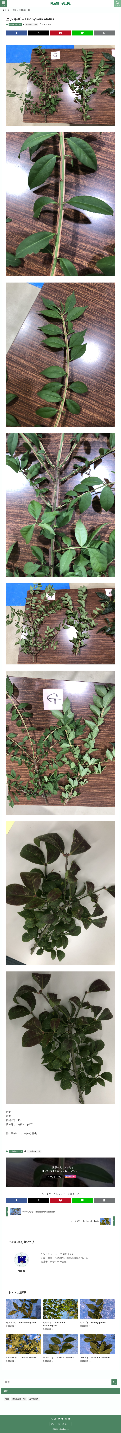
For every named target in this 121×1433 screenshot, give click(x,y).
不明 (7, 1399)
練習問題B (33, 1399)
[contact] (69, 1418)
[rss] (65, 1418)
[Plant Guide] (60, 3)
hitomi (22, 1270)
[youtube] (58, 1418)
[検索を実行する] (114, 1382)
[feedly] (62, 1418)
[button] (16, 32)
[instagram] (55, 1418)
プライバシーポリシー (60, 1424)
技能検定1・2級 (15, 24)
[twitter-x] (51, 1418)
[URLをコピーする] (104, 32)
